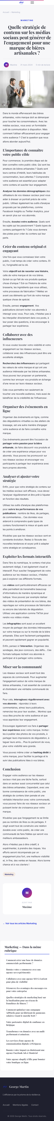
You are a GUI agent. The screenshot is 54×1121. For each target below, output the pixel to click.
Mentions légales (20, 1105)
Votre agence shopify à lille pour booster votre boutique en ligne (25, 1061)
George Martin (19, 1087)
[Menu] (32, 2)
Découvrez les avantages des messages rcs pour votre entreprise (26, 989)
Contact (34, 1105)
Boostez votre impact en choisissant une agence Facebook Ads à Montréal (25, 1051)
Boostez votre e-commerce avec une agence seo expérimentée (23, 971)
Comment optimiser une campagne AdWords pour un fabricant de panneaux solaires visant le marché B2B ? (25, 1012)
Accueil (6, 12)
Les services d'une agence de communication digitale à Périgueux (23, 1042)
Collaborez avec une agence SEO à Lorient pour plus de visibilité (26, 980)
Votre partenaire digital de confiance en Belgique (25, 1023)
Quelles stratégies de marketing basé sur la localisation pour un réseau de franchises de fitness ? (26, 1000)
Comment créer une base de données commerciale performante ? (24, 961)
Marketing (15, 12)
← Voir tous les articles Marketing (20, 923)
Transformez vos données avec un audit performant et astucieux (25, 1033)
